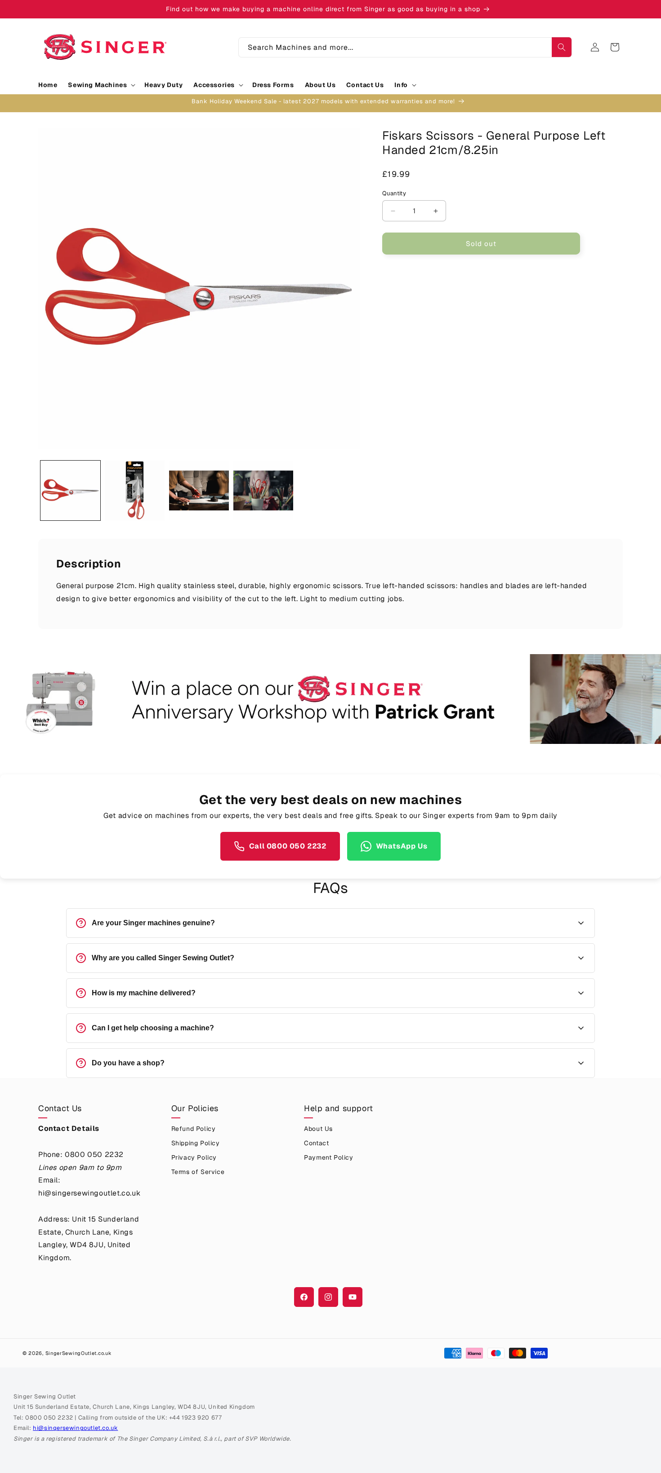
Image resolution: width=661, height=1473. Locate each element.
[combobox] (405, 47)
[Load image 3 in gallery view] (199, 490)
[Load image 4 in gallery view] (263, 490)
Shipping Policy (195, 1143)
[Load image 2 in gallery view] (135, 490)
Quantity (394, 193)
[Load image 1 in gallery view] (70, 490)
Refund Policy (193, 1129)
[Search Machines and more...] (562, 47)
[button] (101, 84)
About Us (318, 1129)
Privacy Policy (194, 1157)
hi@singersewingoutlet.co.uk (75, 1428)
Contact (316, 1143)
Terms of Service (198, 1172)
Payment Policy (328, 1157)
